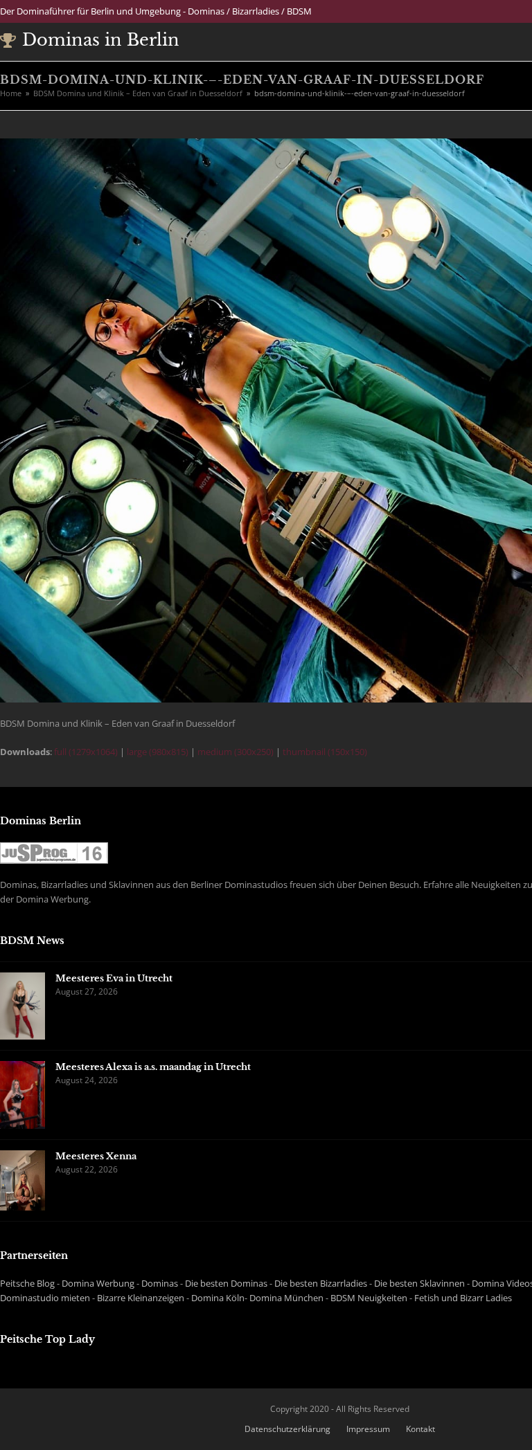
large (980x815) (157, 751)
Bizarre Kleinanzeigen (140, 1298)
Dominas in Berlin (100, 40)
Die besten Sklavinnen (419, 1283)
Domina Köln (218, 1298)
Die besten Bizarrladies (320, 1283)
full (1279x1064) (86, 751)
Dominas (159, 1283)
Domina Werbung (98, 1283)
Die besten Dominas (226, 1283)
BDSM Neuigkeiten (368, 1298)
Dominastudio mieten (45, 1298)
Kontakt (420, 1429)
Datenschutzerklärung (287, 1429)
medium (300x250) (235, 751)
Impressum (368, 1429)
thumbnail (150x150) (325, 751)
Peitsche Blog (27, 1283)
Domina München (286, 1298)
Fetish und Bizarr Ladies (463, 1298)
